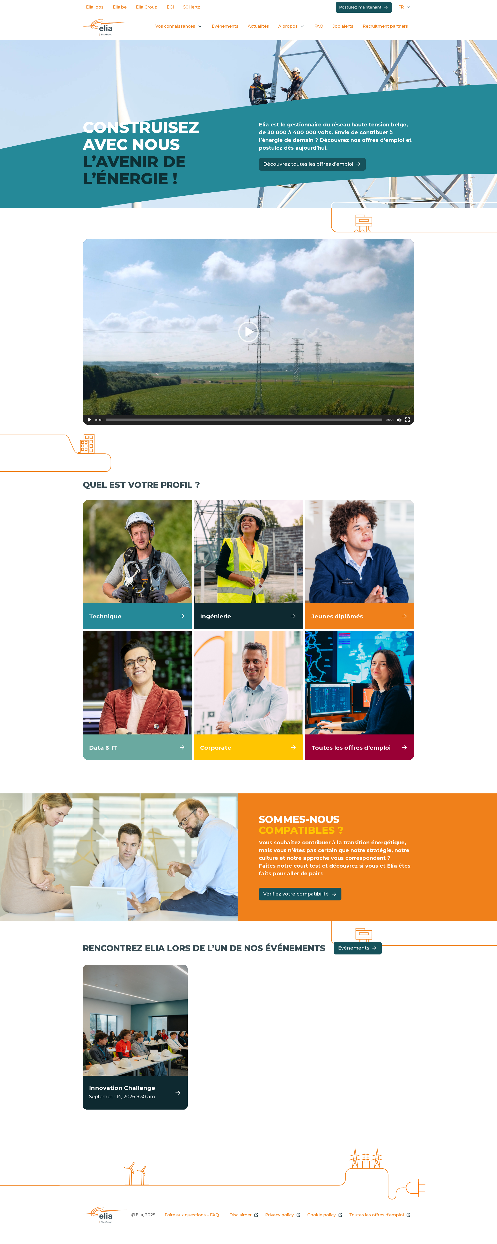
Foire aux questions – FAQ (192, 1214)
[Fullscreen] (407, 419)
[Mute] (399, 419)
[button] (248, 332)
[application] (248, 332)
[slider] (244, 420)
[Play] (89, 419)
